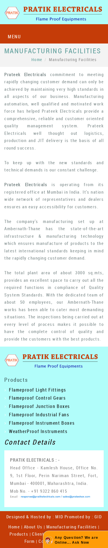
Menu (14, 36)
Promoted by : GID (83, 516)
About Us (33, 527)
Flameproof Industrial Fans (39, 414)
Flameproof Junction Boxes (39, 406)
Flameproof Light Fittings (37, 390)
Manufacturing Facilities (71, 527)
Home (36, 59)
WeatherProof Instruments (38, 431)
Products (19, 534)
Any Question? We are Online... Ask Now (76, 540)
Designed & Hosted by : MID (34, 516)
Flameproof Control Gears (37, 398)
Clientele (41, 534)
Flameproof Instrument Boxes (42, 423)
